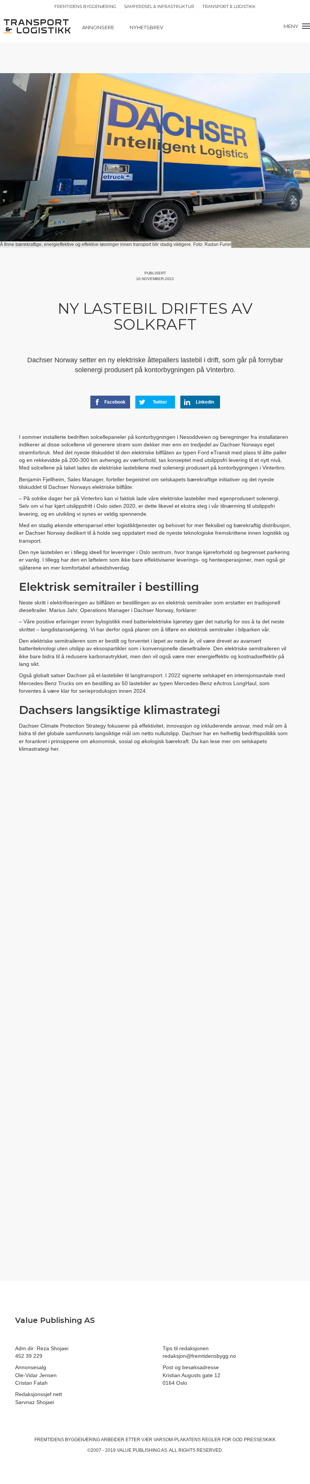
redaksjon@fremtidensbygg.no (199, 1356)
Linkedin (205, 402)
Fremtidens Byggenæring (85, 6)
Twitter (160, 402)
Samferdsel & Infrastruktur (159, 6)
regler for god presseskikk (239, 1439)
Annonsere (98, 27)
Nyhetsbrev (146, 27)
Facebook (115, 402)
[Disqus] (155, 897)
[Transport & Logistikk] (37, 26)
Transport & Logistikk (229, 6)
